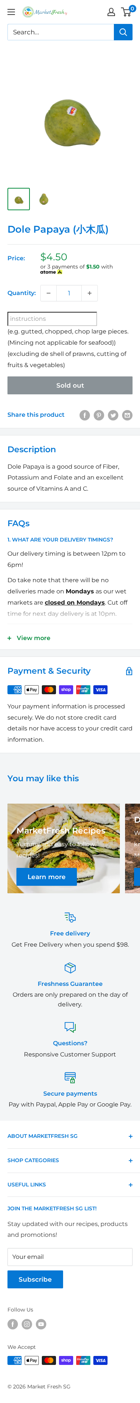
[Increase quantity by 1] (89, 293)
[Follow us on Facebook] (12, 1324)
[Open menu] (11, 12)
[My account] (111, 12)
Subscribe (35, 1279)
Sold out (70, 385)
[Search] (123, 32)
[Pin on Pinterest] (99, 414)
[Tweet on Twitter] (113, 414)
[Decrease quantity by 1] (48, 293)
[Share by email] (127, 414)
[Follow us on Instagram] (27, 1324)
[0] (126, 11)
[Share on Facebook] (85, 414)
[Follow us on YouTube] (41, 1324)
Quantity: (21, 293)
